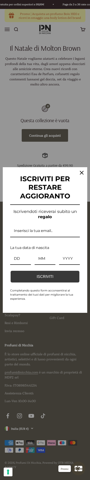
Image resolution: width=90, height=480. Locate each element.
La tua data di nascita (29, 248)
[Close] (81, 172)
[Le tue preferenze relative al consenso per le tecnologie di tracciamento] (8, 472)
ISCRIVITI (45, 277)
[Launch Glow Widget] (78, 468)
